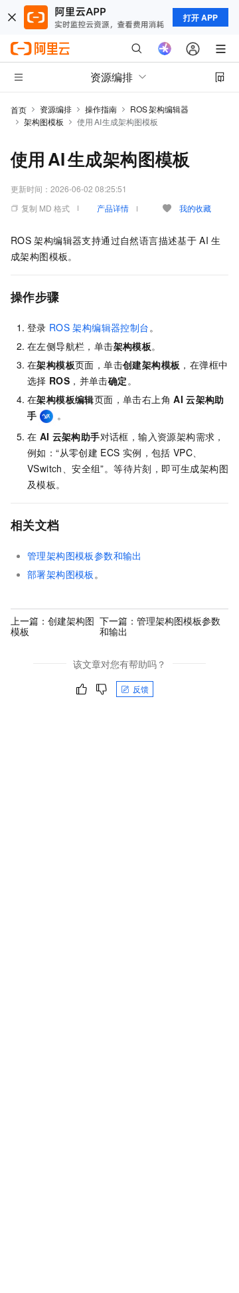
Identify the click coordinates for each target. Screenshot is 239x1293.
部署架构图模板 (60, 574)
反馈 (141, 688)
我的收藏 (195, 208)
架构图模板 (44, 121)
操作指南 (101, 108)
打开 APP (200, 17)
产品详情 (113, 208)
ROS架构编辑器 (159, 108)
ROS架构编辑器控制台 (99, 327)
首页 (19, 109)
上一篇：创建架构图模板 (52, 626)
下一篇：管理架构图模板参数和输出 (160, 626)
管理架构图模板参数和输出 (84, 555)
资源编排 (56, 108)
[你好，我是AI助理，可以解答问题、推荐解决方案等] (165, 49)
